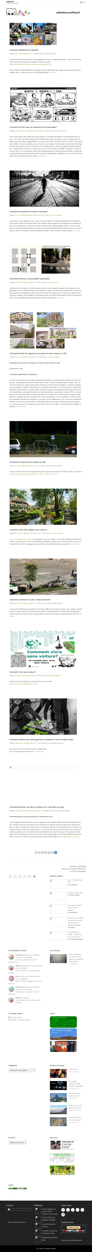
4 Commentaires (50, 54)
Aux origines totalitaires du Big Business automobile (76, 1084)
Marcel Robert (38, 131)
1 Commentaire (61, 131)
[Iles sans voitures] (63, 1039)
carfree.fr (10, 2)
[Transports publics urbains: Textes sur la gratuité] (63, 1051)
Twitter (15, 876)
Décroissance (35, 533)
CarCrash (26, 998)
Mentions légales (51, 1248)
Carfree (31, 282)
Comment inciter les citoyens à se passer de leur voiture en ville (38, 353)
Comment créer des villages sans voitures (28, 530)
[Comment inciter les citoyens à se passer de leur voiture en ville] (46, 330)
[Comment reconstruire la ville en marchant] (46, 188)
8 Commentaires (54, 357)
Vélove (32, 743)
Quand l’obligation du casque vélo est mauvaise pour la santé (49, 1211)
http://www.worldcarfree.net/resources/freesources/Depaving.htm (30, 64)
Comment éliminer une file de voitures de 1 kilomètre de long (37, 807)
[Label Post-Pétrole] (12, 1193)
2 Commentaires (52, 282)
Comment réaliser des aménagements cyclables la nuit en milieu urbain (41, 739)
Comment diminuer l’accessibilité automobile (29, 279)
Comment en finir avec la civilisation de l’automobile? (33, 127)
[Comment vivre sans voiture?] (46, 649)
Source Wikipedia (64, 837)
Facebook (10, 876)
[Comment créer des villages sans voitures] (46, 507)
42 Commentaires (54, 675)
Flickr (25, 876)
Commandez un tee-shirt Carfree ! (19, 1020)
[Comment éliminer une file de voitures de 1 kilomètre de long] (46, 784)
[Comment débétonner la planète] (46, 34)
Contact (34, 876)
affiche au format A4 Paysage (19, 684)
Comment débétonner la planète (24, 50)
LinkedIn (20, 876)
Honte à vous (73, 1069)
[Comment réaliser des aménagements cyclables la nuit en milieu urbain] (46, 716)
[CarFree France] (12, 1189)
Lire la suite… (53, 72)
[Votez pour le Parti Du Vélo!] (62, 1174)
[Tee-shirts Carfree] (15, 1017)
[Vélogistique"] (63, 1027)
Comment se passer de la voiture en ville (28, 462)
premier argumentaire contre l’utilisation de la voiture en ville (29, 474)
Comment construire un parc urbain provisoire (30, 600)
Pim (30, 54)
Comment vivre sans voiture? (23, 672)
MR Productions (76, 1240)
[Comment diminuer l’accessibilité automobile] (46, 259)
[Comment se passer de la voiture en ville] (46, 439)
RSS (29, 876)
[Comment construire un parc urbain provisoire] (46, 577)
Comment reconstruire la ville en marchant (28, 211)
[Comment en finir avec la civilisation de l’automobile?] (46, 104)
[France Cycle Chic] (62, 1149)
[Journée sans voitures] (62, 1162)
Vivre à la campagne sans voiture (20, 539)
